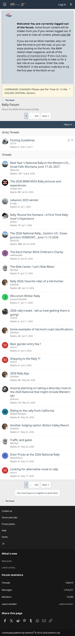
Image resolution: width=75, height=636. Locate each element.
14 (19, 402)
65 (19, 192)
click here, (61, 55)
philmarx (14, 399)
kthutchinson (16, 457)
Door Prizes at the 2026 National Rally (35, 454)
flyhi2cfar (14, 170)
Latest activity (8, 567)
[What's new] (71, 4)
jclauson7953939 (18, 299)
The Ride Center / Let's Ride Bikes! (32, 267)
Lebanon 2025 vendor (24, 200)
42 (19, 380)
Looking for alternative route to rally (34, 469)
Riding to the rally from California (32, 411)
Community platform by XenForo (31, 632)
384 (20, 244)
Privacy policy (8, 524)
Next (44, 116)
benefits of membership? (32, 55)
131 (20, 173)
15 (19, 225)
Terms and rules (9, 517)
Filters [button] (67, 124)
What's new (9, 553)
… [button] (31, 116)
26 (19, 288)
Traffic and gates (21, 440)
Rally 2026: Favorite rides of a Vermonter (36, 281)
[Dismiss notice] (69, 89)
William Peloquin (18, 413)
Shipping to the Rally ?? (25, 359)
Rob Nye (14, 269)
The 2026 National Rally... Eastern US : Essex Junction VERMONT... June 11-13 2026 (38, 235)
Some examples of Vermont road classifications (41, 329)
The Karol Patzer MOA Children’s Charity (36, 252)
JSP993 (13, 222)
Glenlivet (14, 284)
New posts (7, 561)
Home (5, 536)
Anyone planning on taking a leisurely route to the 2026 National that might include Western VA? (40, 392)
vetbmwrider (16, 255)
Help (4, 530)
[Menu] (4, 4)
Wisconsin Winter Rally (25, 296)
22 (19, 336)
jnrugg (13, 203)
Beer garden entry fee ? (25, 344)
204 (36, 116)
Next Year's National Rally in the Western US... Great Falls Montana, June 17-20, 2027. (40, 165)
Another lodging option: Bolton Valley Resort (39, 425)
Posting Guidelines (22, 140)
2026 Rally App (19, 373)
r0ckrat (13, 317)
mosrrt (13, 347)
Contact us (7, 511)
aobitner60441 (66, 604)
